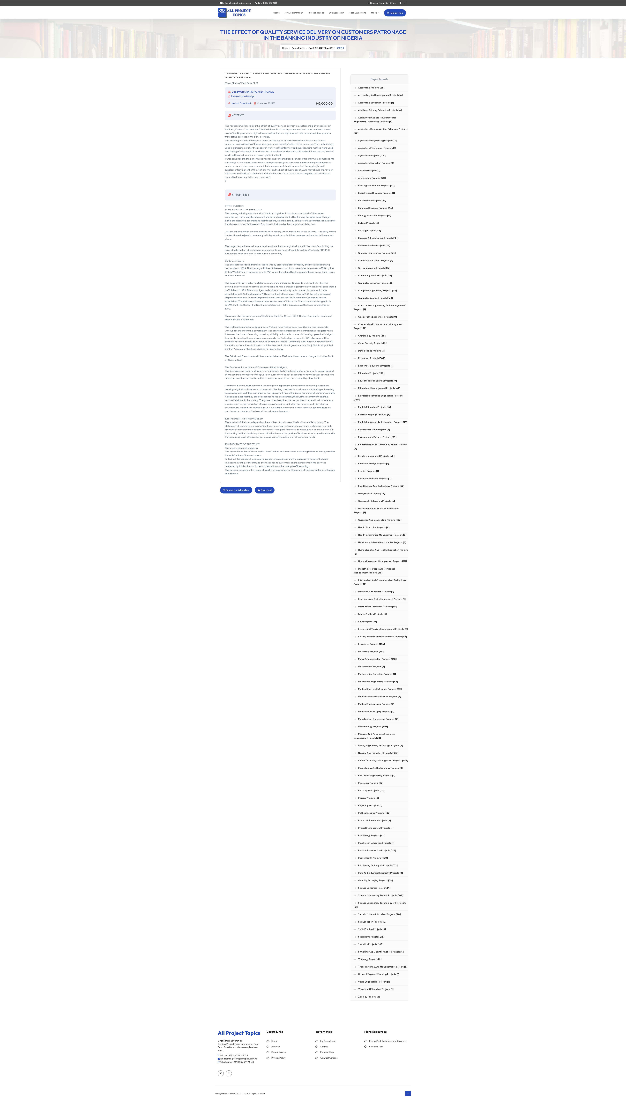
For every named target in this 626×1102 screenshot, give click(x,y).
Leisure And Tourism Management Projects (383, 629)
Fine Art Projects (368, 471)
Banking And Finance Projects (376, 185)
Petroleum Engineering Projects (376, 775)
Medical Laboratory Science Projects (379, 696)
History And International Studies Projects (382, 542)
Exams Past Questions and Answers (387, 1041)
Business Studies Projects (374, 245)
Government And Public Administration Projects (376, 510)
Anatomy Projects (369, 170)
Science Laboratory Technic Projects (380, 895)
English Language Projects (374, 414)
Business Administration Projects (378, 237)
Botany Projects (368, 222)
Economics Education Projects (375, 365)
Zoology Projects (369, 996)
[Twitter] (400, 3)
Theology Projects (369, 959)
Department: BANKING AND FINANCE (253, 91)
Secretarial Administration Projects (379, 914)
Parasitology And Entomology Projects (380, 767)
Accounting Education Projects (376, 102)
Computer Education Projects (375, 282)
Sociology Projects (371, 936)
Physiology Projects (370, 805)
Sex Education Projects (372, 921)
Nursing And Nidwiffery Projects (378, 752)
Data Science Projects (371, 350)
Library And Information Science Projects (382, 636)
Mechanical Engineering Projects (378, 681)
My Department (294, 12)
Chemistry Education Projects (375, 260)
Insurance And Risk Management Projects (382, 599)
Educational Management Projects (379, 388)
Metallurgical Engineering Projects (378, 719)
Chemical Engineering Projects (377, 252)
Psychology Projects (371, 835)
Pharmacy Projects (370, 782)
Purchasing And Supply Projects (378, 865)
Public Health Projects (373, 857)
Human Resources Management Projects (382, 561)
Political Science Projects (374, 812)
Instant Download (241, 103)
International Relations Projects (377, 606)
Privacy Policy (278, 1057)
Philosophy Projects (371, 790)
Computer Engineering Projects (377, 290)
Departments (298, 48)
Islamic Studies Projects (372, 614)
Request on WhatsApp (243, 96)
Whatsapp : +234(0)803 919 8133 (237, 1061)
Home (276, 12)
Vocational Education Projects (376, 989)
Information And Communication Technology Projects (380, 582)
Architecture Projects (372, 177)
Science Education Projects (374, 887)
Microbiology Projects (373, 726)
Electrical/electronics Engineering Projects (378, 397)
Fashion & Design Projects (373, 463)
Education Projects (371, 373)
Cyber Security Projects (372, 343)
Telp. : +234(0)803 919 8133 (233, 1055)
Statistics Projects (370, 944)
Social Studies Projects (372, 929)
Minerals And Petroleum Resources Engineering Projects (374, 736)
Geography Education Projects (376, 501)
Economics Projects (371, 358)
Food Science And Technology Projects (381, 486)
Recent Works (278, 1052)
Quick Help (396, 12)
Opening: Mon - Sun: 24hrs (382, 3)
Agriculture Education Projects (376, 163)
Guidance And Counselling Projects (379, 519)
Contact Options (329, 1057)
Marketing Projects (371, 651)
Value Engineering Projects (374, 981)
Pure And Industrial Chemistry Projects (380, 872)
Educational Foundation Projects (377, 380)
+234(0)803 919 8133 (267, 3)
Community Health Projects (375, 275)
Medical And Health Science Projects (380, 689)
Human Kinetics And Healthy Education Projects (381, 551)
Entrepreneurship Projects (374, 429)
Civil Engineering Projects (374, 267)
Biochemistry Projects (372, 200)
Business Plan (336, 12)
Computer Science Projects (375, 297)
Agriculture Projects (372, 155)
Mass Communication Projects (377, 659)
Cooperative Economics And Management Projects (378, 326)
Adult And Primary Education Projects (380, 110)
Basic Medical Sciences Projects (376, 192)
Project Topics (316, 12)
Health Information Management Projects (382, 534)
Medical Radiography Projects (376, 704)
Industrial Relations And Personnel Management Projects (374, 570)
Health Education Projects (373, 527)
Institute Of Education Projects (376, 591)
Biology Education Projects (374, 215)
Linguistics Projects (371, 644)
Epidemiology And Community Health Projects (380, 446)
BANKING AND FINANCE (321, 48)
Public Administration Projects (377, 850)
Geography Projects (371, 493)
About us (275, 1046)
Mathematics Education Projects (377, 674)
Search (324, 1046)
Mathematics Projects (371, 666)
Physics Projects (368, 797)
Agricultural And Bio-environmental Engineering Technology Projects (375, 119)
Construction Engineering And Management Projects (379, 307)
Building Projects (369, 230)
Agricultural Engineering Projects (377, 140)
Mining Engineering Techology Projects (380, 745)
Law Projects (367, 621)
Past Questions (357, 12)
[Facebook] (405, 3)
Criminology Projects (372, 335)
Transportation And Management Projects (382, 966)
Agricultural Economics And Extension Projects (380, 131)
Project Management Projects (375, 827)
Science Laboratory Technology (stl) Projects (380, 904)
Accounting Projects (371, 87)
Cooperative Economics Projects (377, 316)
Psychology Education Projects (376, 842)
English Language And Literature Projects (382, 422)
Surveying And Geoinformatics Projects (381, 951)
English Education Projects (374, 407)
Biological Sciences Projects (375, 207)
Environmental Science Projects (377, 437)
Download (266, 490)
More (374, 12)
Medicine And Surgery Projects (376, 711)
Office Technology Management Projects (383, 760)
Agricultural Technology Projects (377, 148)
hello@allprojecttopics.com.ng (237, 3)
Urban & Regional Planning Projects (378, 974)
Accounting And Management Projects (380, 95)
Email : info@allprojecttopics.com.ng (238, 1058)
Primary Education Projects (374, 820)
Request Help (327, 1052)
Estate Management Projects (376, 456)
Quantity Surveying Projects (375, 880)
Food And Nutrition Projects (374, 478)
